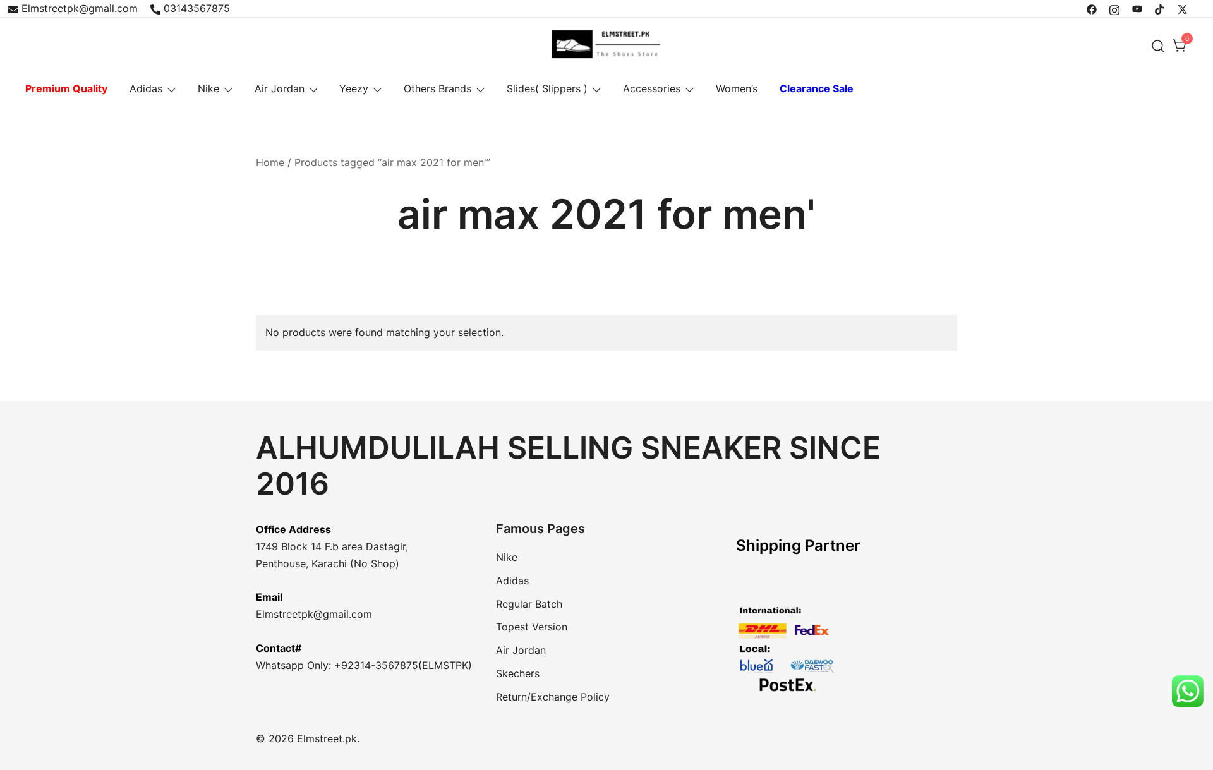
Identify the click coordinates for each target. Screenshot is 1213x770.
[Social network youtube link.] (1137, 8)
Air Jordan (280, 88)
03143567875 (197, 8)
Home (270, 162)
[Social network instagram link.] (1114, 8)
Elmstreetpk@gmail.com (79, 8)
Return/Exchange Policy (553, 696)
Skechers (518, 673)
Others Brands (437, 88)
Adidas (146, 88)
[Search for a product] (1158, 45)
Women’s (736, 88)
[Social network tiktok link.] (1160, 8)
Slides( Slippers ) (547, 88)
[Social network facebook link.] (1092, 8)
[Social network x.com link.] (1183, 8)
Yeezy (353, 88)
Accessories (651, 88)
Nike (208, 88)
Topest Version (531, 626)
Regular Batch (529, 604)
